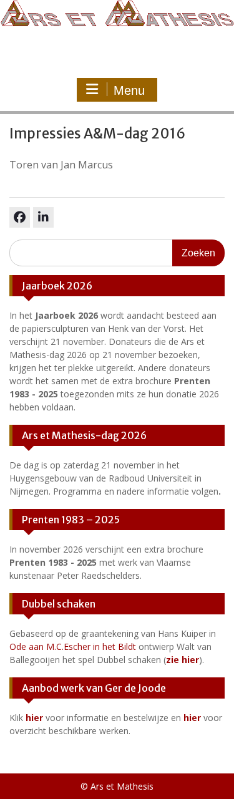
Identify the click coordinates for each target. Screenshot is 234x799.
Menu (129, 90)
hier (34, 718)
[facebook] (19, 217)
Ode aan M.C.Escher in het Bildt (72, 646)
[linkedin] (43, 217)
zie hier (182, 660)
